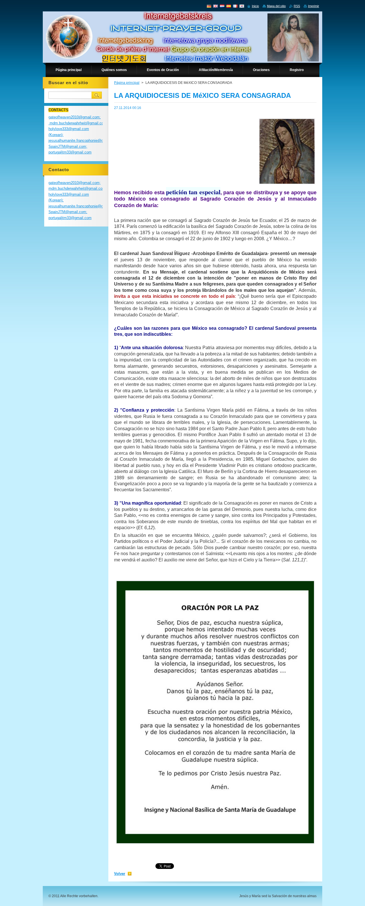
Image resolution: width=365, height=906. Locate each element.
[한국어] (242, 6)
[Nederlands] (222, 6)
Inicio (255, 6)
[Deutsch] (209, 6)
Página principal (126, 82)
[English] (215, 6)
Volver (119, 873)
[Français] (235, 6)
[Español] (228, 6)
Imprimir (313, 6)
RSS (297, 6)
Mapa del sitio (276, 6)
